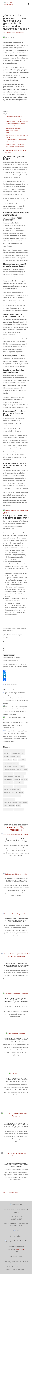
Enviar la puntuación (9, 655)
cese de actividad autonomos (11, 763)
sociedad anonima (8, 809)
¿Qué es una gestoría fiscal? (14, 116)
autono (23, 750)
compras (22, 766)
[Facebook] (16, 671)
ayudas (18, 756)
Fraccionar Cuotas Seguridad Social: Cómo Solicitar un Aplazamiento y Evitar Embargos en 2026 (16, 920)
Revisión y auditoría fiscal (15, 132)
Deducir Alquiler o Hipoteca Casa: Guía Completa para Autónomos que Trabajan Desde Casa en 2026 (16, 965)
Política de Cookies (18, 1269)
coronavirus (19, 769)
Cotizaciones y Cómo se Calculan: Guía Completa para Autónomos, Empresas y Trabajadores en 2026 (16, 880)
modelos (6, 795)
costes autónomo (8, 773)
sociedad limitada (19, 809)
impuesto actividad (22, 786)
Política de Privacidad (13, 1267)
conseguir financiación (9, 769)
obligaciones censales (9, 799)
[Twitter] (16, 673)
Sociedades (19, 32)
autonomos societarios (9, 756)
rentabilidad (11, 805)
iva (16, 792)
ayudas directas (8, 759)
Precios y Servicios (16, 1256)
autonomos (6, 753)
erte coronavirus (8, 779)
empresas (17, 776)
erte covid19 (17, 779)
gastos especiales (8, 786)
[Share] (16, 679)
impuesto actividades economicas (12, 789)
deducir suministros (8, 776)
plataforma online (23, 802)
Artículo (17, 750)
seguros (18, 805)
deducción (22, 773)
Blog (13, 32)
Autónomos (7, 32)
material (21, 792)
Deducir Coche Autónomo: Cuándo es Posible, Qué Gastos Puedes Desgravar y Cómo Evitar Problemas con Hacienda (16, 1001)
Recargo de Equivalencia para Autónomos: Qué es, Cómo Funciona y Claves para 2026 (16, 1164)
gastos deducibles (18, 782)
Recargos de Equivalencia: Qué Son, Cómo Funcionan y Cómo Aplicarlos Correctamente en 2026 (16, 1040)
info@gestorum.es (16, 1225)
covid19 (16, 773)
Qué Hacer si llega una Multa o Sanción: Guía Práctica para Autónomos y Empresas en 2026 (16, 840)
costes (25, 769)
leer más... (16, 858)
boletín (15, 759)
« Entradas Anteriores (10, 1192)
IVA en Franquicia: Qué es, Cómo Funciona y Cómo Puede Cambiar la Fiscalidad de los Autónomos (16, 1079)
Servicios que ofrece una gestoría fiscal (17, 119)
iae (15, 786)
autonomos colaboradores (17, 753)
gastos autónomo (8, 782)
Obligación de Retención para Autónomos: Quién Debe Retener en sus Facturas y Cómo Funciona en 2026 (16, 1126)
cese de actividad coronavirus (11, 766)
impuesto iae (7, 792)
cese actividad (21, 759)
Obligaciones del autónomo (10, 802)
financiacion (24, 779)
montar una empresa (15, 795)
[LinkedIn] (16, 676)
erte (23, 776)
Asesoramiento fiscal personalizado (18, 121)
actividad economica (9, 750)
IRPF (13, 792)
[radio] (17, 641)
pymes (5, 805)
